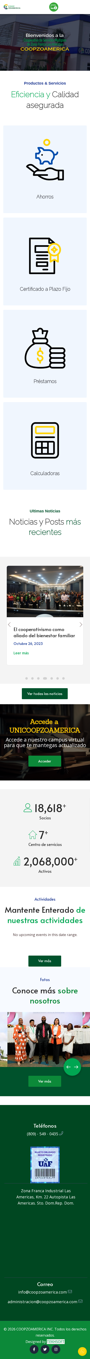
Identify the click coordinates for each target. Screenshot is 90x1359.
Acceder (44, 760)
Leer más (21, 653)
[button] (26, 678)
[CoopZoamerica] (12, 6)
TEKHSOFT (56, 1341)
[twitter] (45, 1349)
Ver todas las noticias (44, 693)
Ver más (44, 960)
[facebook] (34, 1349)
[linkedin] (56, 1349)
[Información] (82, 1351)
